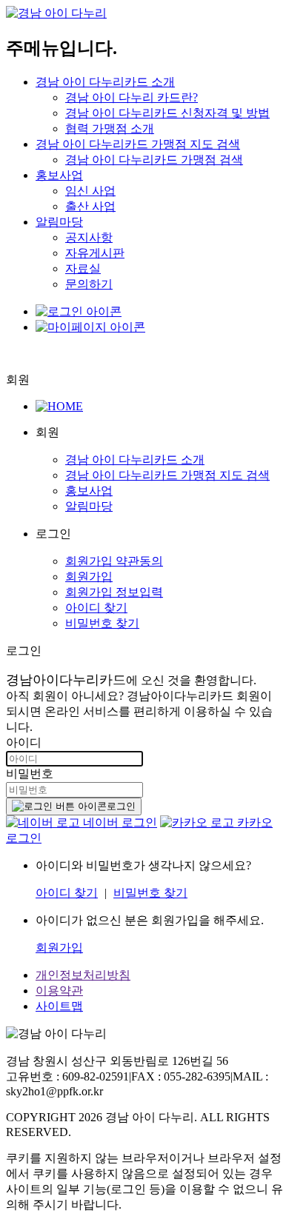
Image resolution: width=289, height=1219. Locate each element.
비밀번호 (29, 773)
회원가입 (89, 576)
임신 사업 (90, 190)
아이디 (23, 742)
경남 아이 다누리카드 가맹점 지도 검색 (138, 144)
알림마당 (59, 222)
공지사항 (89, 237)
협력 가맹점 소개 (109, 128)
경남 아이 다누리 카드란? (131, 97)
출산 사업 (90, 206)
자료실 (83, 268)
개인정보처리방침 (83, 975)
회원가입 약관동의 (114, 561)
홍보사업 (59, 175)
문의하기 (89, 284)
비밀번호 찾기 (102, 623)
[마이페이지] (90, 327)
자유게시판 (94, 253)
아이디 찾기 (96, 607)
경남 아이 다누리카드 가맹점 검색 (154, 159)
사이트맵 (59, 1006)
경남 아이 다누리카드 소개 (105, 82)
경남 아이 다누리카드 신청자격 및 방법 (167, 113)
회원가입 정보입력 (114, 592)
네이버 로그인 (118, 822)
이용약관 (59, 990)
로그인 (121, 806)
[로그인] (79, 311)
